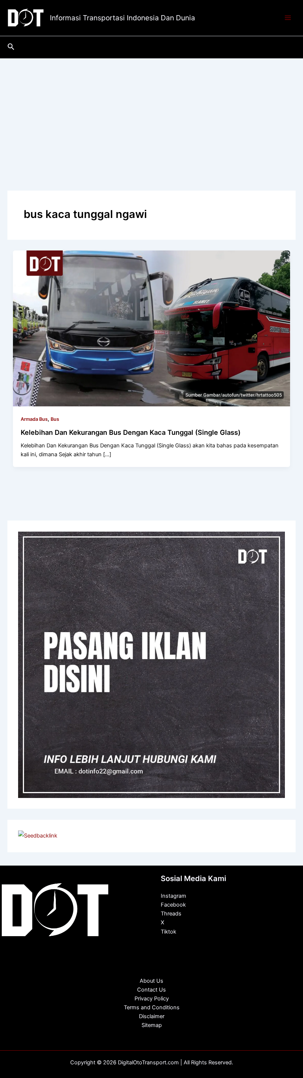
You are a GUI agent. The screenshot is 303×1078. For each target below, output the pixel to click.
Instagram (173, 896)
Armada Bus (34, 419)
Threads (171, 913)
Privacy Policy (152, 998)
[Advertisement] (151, 114)
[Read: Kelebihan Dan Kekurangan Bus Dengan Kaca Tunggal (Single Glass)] (151, 328)
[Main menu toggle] (288, 18)
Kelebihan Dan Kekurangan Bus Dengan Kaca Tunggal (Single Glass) (131, 432)
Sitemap (152, 1025)
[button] (11, 47)
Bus (55, 419)
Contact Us (151, 989)
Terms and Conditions (152, 1007)
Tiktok (168, 931)
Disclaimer (151, 1016)
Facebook (173, 904)
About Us (151, 981)
